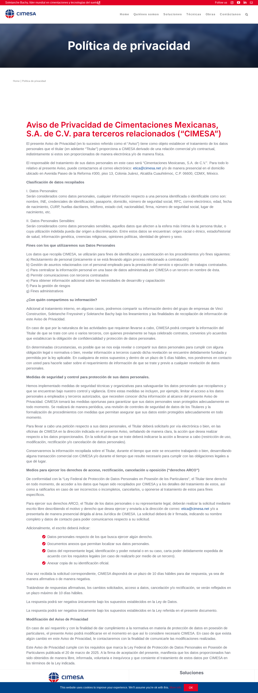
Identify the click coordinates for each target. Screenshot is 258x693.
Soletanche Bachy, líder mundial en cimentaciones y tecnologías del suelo (51, 2)
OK (191, 687)
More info (175, 687)
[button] (246, 14)
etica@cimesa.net (147, 168)
